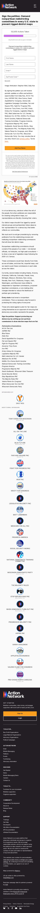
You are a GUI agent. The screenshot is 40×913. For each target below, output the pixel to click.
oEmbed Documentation (10, 832)
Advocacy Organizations (10, 737)
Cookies (5, 906)
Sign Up (20, 713)
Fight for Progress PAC (20, 468)
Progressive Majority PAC (20, 622)
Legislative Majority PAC (20, 503)
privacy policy (24, 139)
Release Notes (7, 808)
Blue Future (20, 443)
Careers (5, 778)
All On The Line (20, 431)
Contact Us (6, 780)
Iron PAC (20, 479)
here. (6, 141)
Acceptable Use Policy (23, 906)
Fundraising (6, 759)
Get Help (6, 822)
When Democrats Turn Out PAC (20, 609)
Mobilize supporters (9, 792)
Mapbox (17, 871)
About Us (6, 806)
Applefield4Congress (20, 656)
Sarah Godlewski (20, 644)
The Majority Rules (20, 585)
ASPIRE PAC (20, 633)
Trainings (6, 819)
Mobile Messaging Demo (11, 775)
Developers (7, 825)
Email (4, 749)
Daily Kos (20, 403)
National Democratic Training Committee (20, 560)
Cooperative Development (11, 803)
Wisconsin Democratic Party (20, 572)
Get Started (6, 770)
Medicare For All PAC (20, 526)
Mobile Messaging (9, 751)
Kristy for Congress (20, 491)
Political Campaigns (9, 740)
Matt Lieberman (20, 515)
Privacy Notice (7, 903)
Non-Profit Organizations (10, 732)
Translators (12, 906)
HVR (6, 884)
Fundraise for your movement (12, 789)
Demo (5, 773)
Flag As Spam (34, 176)
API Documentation (9, 830)
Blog (4, 811)
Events (5, 756)
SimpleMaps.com (8, 878)
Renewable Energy (29, 903)
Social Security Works (20, 548)
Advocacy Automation (10, 761)
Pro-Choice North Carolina (20, 680)
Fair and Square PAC (20, 455)
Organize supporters (9, 794)
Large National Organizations (12, 735)
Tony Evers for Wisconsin (20, 419)
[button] (35, 7)
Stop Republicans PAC (20, 596)
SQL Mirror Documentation (11, 827)
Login (20, 718)
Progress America (20, 537)
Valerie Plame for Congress (20, 667)
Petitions (5, 754)
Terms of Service (17, 903)
